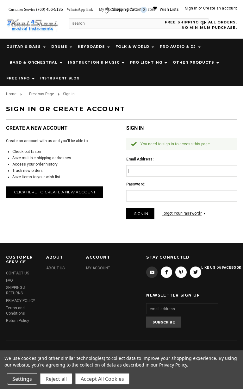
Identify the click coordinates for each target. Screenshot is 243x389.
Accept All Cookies (102, 378)
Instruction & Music (94, 62)
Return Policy (17, 320)
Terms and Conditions (15, 311)
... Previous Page (39, 94)
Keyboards (91, 46)
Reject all (56, 378)
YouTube (152, 272)
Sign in (191, 8)
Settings (22, 378)
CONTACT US (17, 273)
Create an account (220, 8)
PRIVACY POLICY (20, 300)
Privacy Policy (173, 365)
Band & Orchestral (33, 62)
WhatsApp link (80, 9)
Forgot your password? (182, 213)
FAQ (9, 280)
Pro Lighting (146, 62)
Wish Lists (169, 9)
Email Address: (139, 159)
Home (11, 94)
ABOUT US (55, 268)
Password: (135, 184)
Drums (59, 46)
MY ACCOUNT (98, 268)
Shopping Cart (128, 9)
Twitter (195, 272)
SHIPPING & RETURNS (15, 290)
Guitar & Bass (23, 46)
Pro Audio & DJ (178, 46)
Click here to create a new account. (55, 192)
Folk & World (132, 46)
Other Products (193, 62)
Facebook (166, 272)
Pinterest (181, 272)
